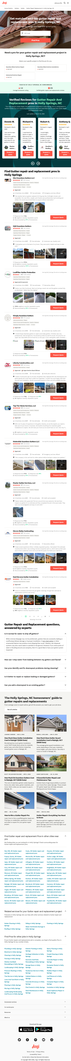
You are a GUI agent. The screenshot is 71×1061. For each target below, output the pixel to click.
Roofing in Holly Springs (12, 929)
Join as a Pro (58, 3)
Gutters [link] (17, 8)
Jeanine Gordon (9, 734)
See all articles (12, 709)
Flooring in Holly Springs (12, 985)
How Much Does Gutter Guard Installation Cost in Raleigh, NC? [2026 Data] (49, 740)
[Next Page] (49, 616)
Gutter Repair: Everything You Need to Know (51, 816)
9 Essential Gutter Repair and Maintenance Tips (48, 779)
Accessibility (35, 1054)
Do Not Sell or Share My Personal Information (35, 1057)
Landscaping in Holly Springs (14, 967)
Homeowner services (10, 1002)
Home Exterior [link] (8, 8)
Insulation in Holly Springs (56, 987)
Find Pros (35, 40)
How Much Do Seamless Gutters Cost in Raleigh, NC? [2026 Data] (19, 779)
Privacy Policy (40, 1052)
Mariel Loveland (42, 734)
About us (7, 1017)
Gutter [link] (22, 8)
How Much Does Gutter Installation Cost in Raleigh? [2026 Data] (18, 739)
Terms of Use (30, 1052)
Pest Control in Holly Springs (35, 987)
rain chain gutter (48, 641)
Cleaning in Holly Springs (12, 955)
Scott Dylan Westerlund (13, 774)
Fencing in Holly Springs (12, 959)
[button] (18, 207)
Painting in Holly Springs (55, 923)
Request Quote (58, 217)
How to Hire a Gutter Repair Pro (16, 815)
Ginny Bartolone (42, 774)
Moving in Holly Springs (12, 988)
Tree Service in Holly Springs (13, 976)
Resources (7, 1012)
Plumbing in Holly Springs (13, 949)
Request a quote (10, 153)
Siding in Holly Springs (33, 923)
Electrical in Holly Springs (13, 952)
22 (45, 616)
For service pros (9, 1007)
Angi (5, 812)
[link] (6, 147)
